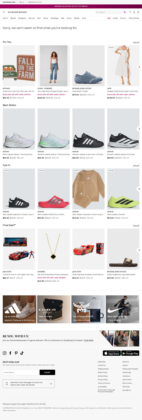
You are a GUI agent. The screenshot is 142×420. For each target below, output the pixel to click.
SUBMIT (47, 372)
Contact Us (102, 365)
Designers (22, 18)
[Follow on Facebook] (11, 354)
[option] (18, 72)
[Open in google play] (130, 355)
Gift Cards (126, 387)
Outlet (115, 18)
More (84, 18)
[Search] (111, 12)
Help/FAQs (102, 362)
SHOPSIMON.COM (9, 2)
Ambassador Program (130, 369)
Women (32, 18)
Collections (126, 376)
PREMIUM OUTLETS (35, 2)
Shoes (45, 18)
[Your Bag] (138, 12)
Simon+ (123, 18)
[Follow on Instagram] (5, 354)
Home (69, 18)
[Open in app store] (112, 355)
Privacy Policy (103, 380)
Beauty (77, 18)
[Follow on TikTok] (22, 354)
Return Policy (102, 372)
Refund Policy (103, 376)
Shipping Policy (103, 369)
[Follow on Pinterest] (16, 354)
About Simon (127, 380)
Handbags (54, 18)
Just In (5, 18)
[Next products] (139, 67)
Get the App (127, 372)
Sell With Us (127, 390)
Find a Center (134, 18)
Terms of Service (104, 383)
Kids (62, 18)
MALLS (21, 2)
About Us (126, 362)
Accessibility (102, 387)
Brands (13, 18)
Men (39, 18)
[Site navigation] (4, 12)
